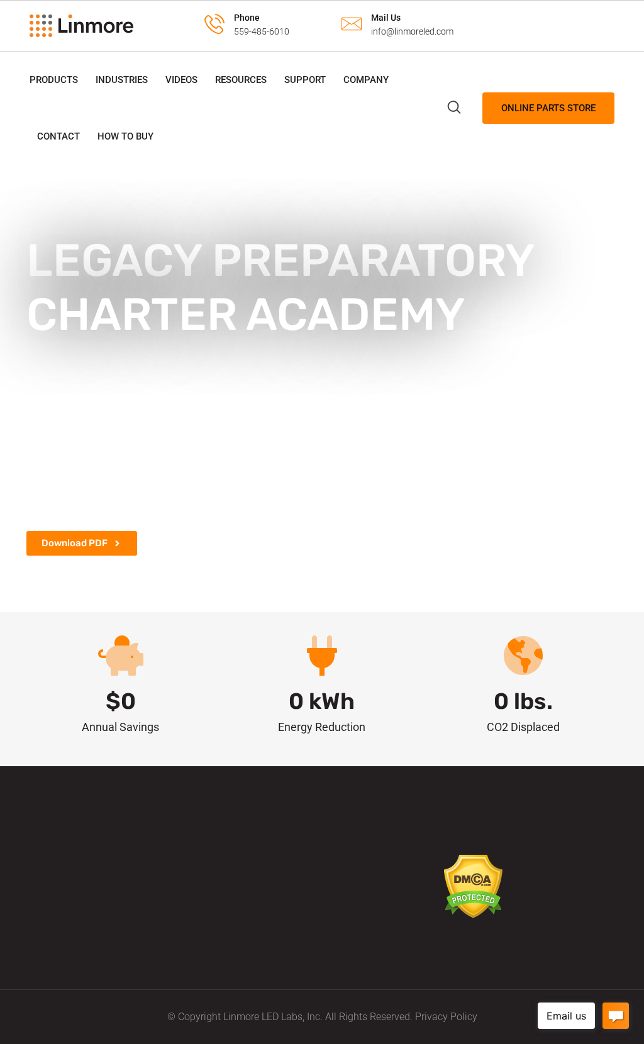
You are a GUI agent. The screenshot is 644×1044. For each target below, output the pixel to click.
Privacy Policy (446, 1017)
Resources (241, 79)
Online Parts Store (548, 108)
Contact (58, 136)
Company (366, 79)
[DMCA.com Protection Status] (473, 885)
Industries (122, 79)
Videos (181, 79)
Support (305, 79)
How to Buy (125, 136)
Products (54, 79)
